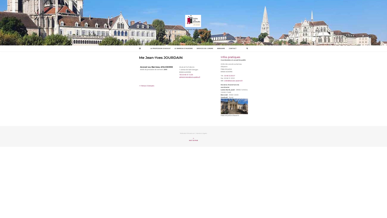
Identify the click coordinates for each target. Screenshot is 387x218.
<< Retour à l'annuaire (146, 86)
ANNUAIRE (221, 48)
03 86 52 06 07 (229, 76)
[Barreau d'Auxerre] (193, 21)
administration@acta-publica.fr (189, 77)
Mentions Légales (201, 133)
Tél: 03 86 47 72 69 (186, 75)
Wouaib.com (191, 133)
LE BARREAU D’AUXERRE (184, 48)
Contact (233, 48)
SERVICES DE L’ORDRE (205, 48)
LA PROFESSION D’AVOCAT (160, 48)
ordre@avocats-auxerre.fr (233, 81)
